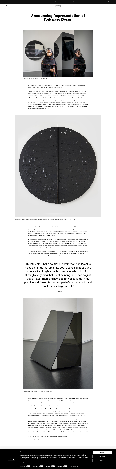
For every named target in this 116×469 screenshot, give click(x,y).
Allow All (102, 452)
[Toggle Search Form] (109, 5)
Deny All (102, 460)
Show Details (73, 466)
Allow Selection (102, 456)
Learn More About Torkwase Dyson (36, 440)
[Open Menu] (6, 5)
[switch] (41, 466)
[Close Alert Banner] (109, 2)
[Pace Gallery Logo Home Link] (58, 6)
